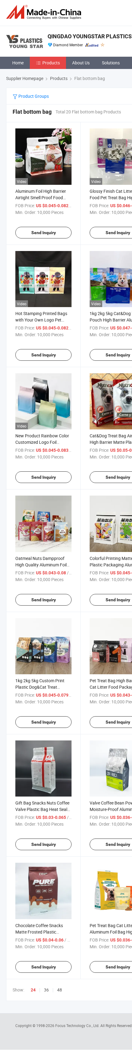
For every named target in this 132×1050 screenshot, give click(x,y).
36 (46, 990)
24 (33, 989)
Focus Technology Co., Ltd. (77, 1025)
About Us (81, 63)
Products (51, 63)
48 (59, 990)
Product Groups (33, 96)
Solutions (111, 63)
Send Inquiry (43, 232)
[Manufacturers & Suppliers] (44, 12)
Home (18, 63)
